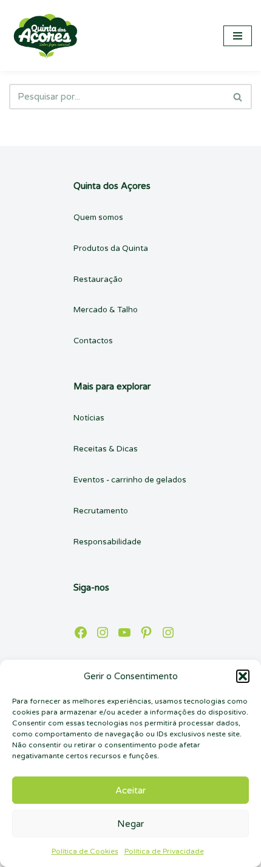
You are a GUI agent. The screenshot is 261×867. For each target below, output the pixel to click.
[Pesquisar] (238, 96)
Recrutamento (100, 511)
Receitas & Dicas (105, 449)
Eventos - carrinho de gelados (129, 480)
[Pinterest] (146, 632)
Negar (130, 823)
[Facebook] (80, 632)
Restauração (98, 279)
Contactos (93, 341)
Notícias (88, 418)
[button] (243, 676)
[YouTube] (124, 632)
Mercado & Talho (105, 310)
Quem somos (98, 217)
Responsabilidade (107, 542)
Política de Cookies (85, 851)
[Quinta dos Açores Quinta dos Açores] (45, 36)
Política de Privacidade (164, 851)
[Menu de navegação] (237, 36)
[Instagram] (102, 632)
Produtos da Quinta (110, 248)
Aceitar (130, 790)
